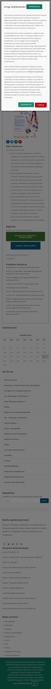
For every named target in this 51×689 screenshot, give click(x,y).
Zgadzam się (34, 7)
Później (40, 105)
